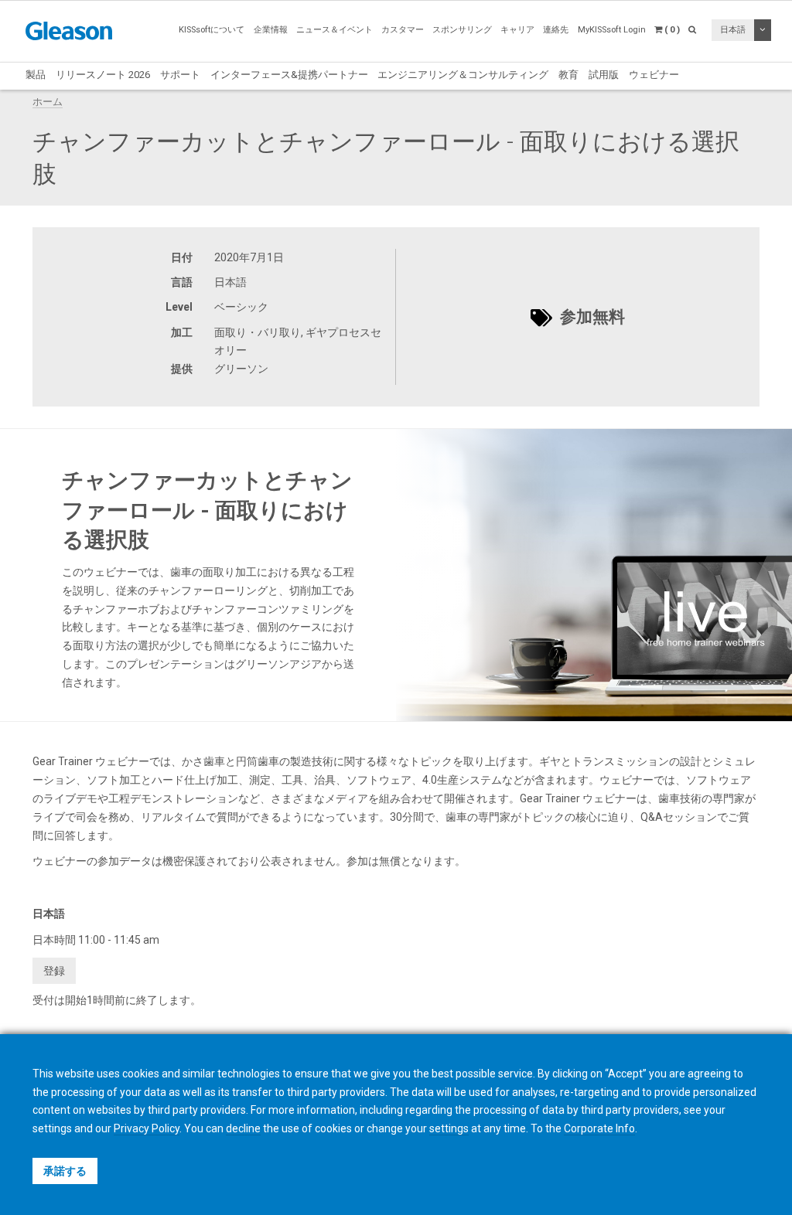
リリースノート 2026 (103, 74)
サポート (180, 74)
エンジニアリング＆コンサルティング (462, 74)
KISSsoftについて (211, 30)
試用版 (604, 74)
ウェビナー (654, 74)
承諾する (65, 1171)
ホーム (47, 101)
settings (449, 1128)
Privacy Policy (146, 1128)
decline (243, 1128)
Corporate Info (599, 1128)
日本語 (733, 30)
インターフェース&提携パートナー (289, 74)
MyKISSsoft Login (612, 30)
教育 (568, 74)
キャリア (517, 30)
